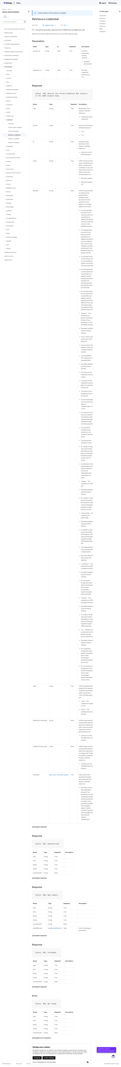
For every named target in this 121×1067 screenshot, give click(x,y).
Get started (8, 40)
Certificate (9, 105)
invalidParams (56, 928)
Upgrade (8, 241)
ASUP (7, 74)
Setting (8, 214)
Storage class (10, 222)
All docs (4, 9)
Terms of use (19, 1063)
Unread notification (11, 237)
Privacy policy (30, 1063)
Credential (9, 120)
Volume (8, 248)
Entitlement (9, 146)
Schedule (9, 211)
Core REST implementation (12, 44)
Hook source (10, 169)
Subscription (10, 226)
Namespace (9, 195)
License (8, 184)
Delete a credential (13, 142)
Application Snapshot (12, 89)
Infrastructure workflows (12, 55)
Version (5, 15)
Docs (18, 3)
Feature (8, 161)
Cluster (8, 112)
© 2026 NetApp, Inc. (7, 1063)
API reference (8, 67)
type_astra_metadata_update (59, 775)
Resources (8, 48)
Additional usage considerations (14, 52)
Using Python (8, 63)
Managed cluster (11, 188)
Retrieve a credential (14, 135)
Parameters (103, 15)
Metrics (8, 192)
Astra (9, 9)
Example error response (42, 1038)
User (7, 245)
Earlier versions (9, 256)
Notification (9, 199)
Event (8, 150)
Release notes (9, 33)
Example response (40, 827)
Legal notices (8, 260)
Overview (9, 70)
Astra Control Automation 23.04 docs (15, 29)
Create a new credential (15, 127)
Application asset (11, 93)
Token (8, 233)
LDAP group (9, 176)
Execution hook (10, 154)
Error (101, 29)
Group (8, 165)
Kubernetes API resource (13, 173)
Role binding (9, 207)
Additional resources (10, 252)
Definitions (103, 31)
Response (102, 18)
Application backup (11, 97)
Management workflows (11, 59)
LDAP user (9, 180)
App (7, 82)
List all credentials (13, 131)
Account (8, 78)
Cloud (8, 108)
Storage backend (11, 218)
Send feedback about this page (111, 1063)
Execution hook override (13, 158)
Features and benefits (11, 36)
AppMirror (9, 86)
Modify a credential (13, 139)
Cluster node (10, 116)
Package (8, 203)
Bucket (8, 101)
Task (7, 229)
